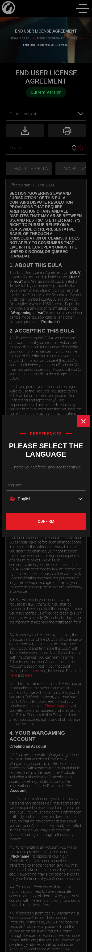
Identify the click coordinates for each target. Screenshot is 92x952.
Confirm (46, 521)
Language (14, 485)
